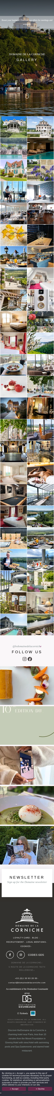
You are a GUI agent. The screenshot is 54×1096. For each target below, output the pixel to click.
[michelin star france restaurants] (22, 1013)
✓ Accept (14, 1089)
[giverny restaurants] (32, 1013)
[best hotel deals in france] (21, 954)
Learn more (27, 1093)
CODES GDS (36, 954)
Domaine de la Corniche (32, 1030)
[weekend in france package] (27, 920)
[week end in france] (30, 660)
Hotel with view (20, 1042)
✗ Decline (40, 1089)
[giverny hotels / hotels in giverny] (24, 660)
